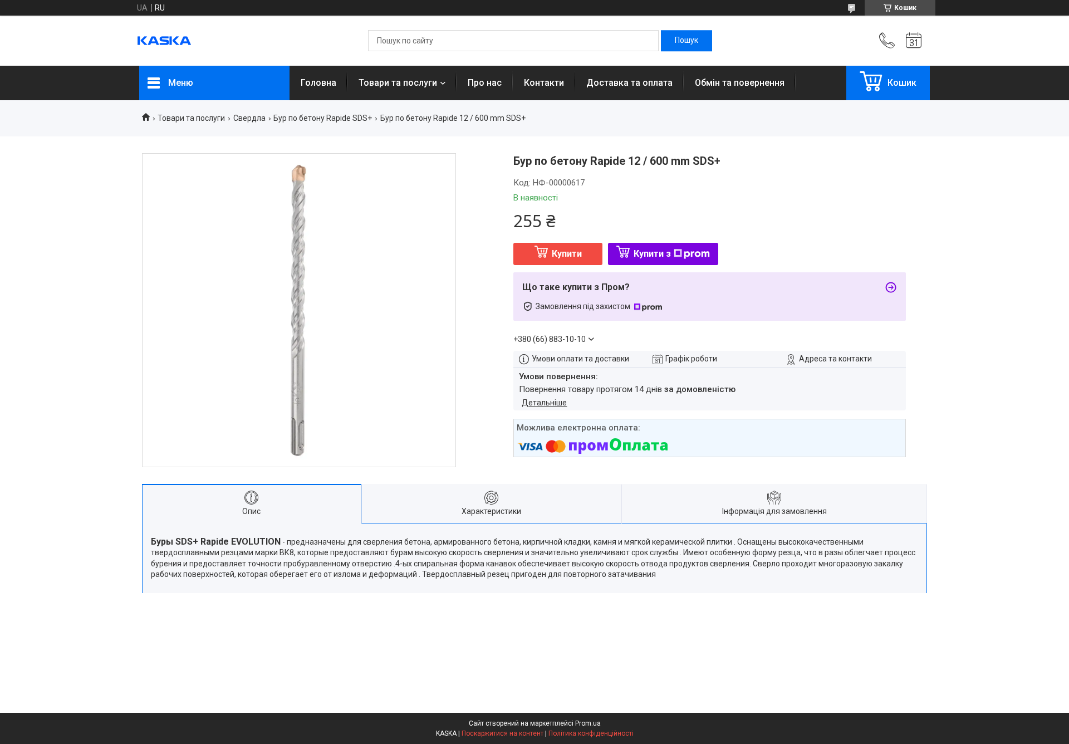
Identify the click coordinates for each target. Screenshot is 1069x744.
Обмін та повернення (739, 82)
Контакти (544, 82)
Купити (567, 253)
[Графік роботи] (913, 41)
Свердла (249, 118)
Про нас (485, 82)
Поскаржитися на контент (502, 733)
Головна (318, 82)
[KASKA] (164, 41)
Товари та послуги (398, 82)
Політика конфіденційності (591, 733)
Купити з (652, 253)
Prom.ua (588, 723)
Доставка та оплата (629, 82)
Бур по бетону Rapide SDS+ (322, 118)
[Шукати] (686, 40)
